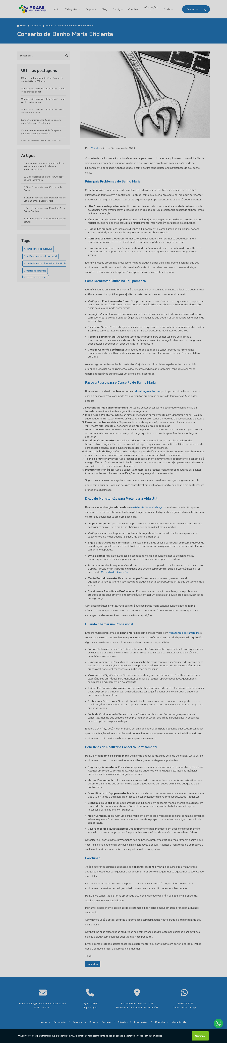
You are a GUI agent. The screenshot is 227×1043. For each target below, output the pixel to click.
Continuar (200, 1036)
